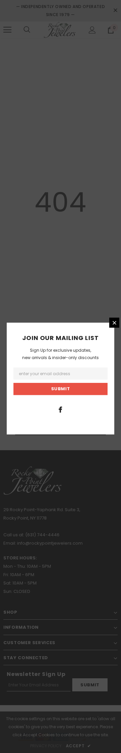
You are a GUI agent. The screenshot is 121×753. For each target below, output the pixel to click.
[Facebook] (60, 409)
